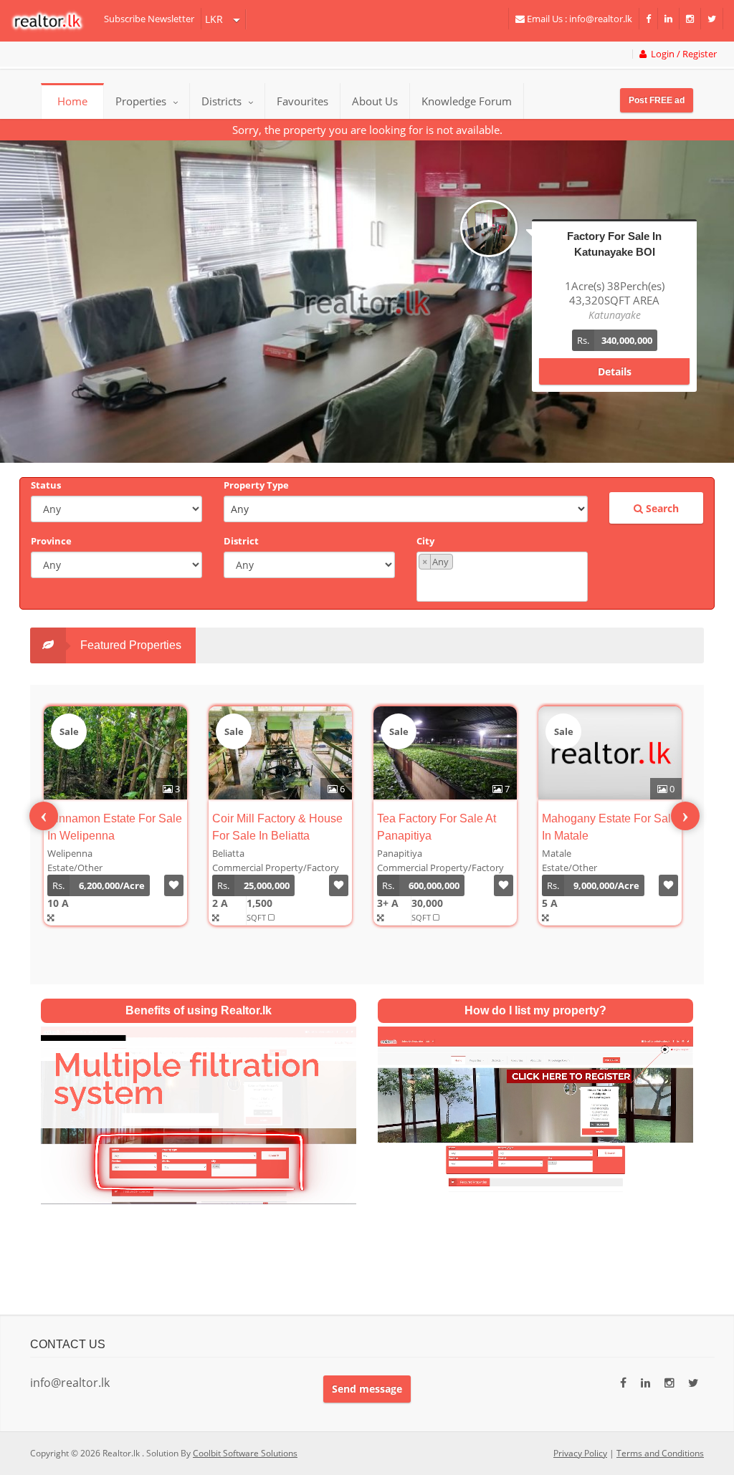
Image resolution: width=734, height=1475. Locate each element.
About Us (375, 101)
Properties (140, 101)
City (425, 540)
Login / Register (682, 54)
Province (51, 540)
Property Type (256, 485)
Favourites (302, 101)
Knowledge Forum (466, 101)
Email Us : (578, 18)
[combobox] (502, 577)
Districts (222, 101)
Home (72, 101)
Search (661, 508)
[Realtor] (54, 21)
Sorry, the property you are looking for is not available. (367, 129)
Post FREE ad (657, 100)
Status (46, 485)
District (241, 540)
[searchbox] (504, 584)
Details (614, 357)
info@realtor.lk (70, 1382)
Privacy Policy (580, 1453)
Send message (367, 1388)
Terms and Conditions (660, 1453)
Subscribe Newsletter (149, 18)
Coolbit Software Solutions (245, 1453)
